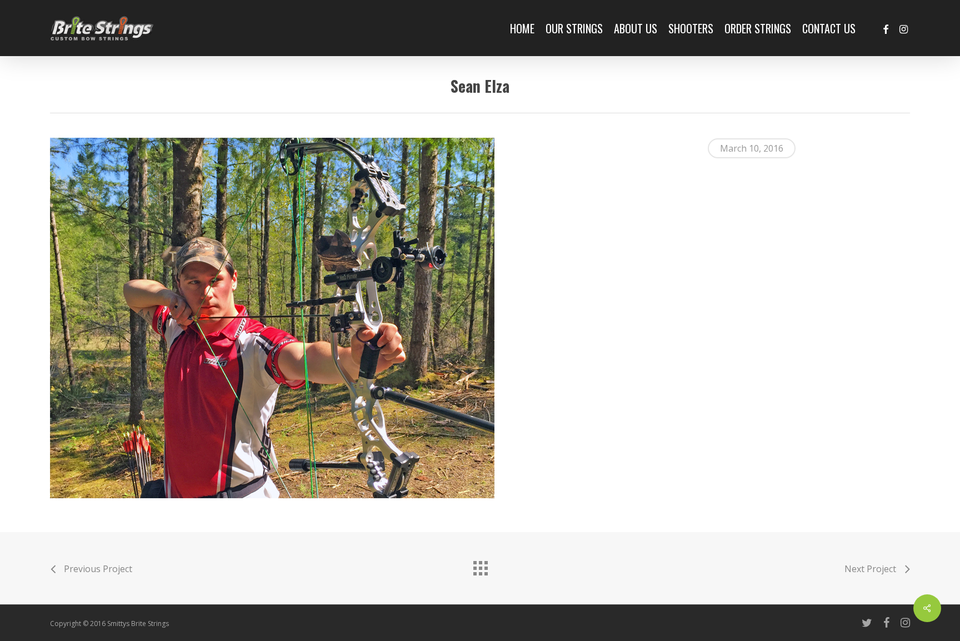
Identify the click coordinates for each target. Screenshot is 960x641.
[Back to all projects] (480, 565)
